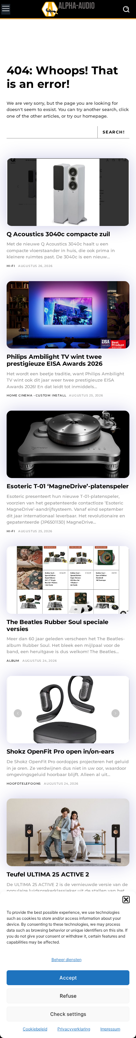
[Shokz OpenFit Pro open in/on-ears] (68, 710)
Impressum (110, 1028)
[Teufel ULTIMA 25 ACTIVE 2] (68, 832)
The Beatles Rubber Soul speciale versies (57, 625)
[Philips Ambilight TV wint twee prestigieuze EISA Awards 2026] (68, 315)
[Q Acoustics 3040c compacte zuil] (68, 192)
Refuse (68, 996)
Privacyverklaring (73, 1028)
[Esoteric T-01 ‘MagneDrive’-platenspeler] (68, 444)
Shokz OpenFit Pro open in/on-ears (60, 751)
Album (13, 660)
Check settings (68, 1014)
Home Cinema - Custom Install (36, 395)
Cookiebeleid (35, 1028)
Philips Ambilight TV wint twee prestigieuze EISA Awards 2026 (54, 360)
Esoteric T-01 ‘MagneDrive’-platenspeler (68, 486)
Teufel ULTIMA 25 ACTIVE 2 (49, 874)
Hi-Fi (11, 266)
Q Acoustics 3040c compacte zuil (58, 234)
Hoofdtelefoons (24, 783)
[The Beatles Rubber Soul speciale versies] (68, 580)
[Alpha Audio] (68, 9)
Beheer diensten (66, 959)
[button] (126, 899)
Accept (68, 978)
